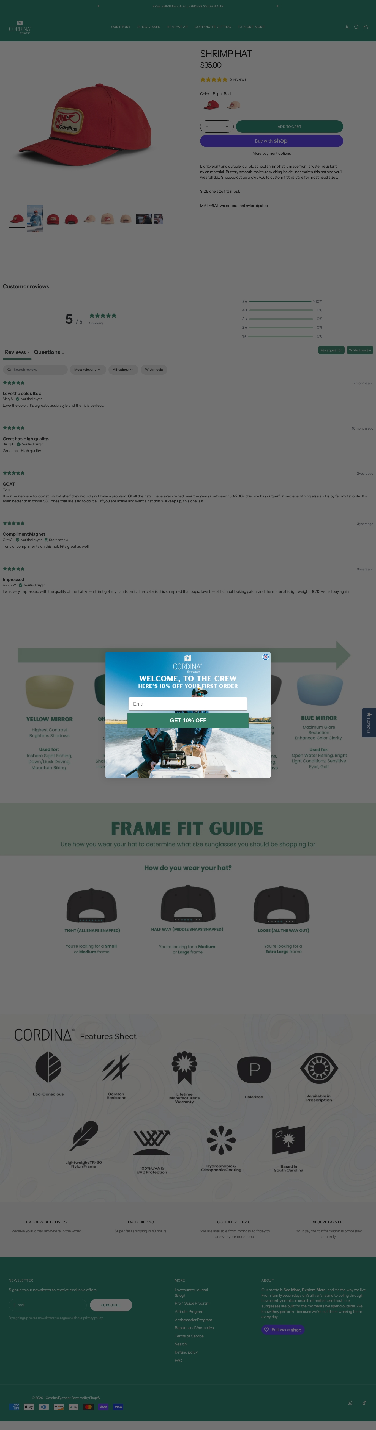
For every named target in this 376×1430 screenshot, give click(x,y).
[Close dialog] (265, 657)
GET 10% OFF (188, 720)
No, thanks (188, 735)
